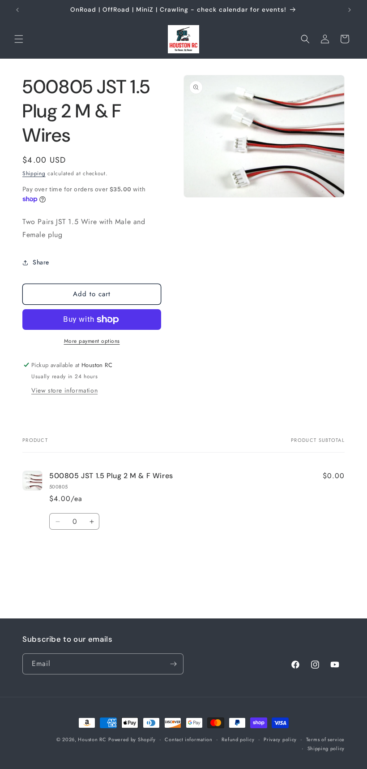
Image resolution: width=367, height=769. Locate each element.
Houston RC (92, 739)
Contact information (188, 739)
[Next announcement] (349, 10)
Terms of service (325, 739)
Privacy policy (280, 739)
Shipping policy (326, 748)
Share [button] (41, 262)
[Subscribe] (173, 663)
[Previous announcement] (17, 10)
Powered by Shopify (132, 739)
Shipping (34, 173)
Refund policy (238, 739)
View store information (64, 390)
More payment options (92, 341)
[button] (19, 39)
